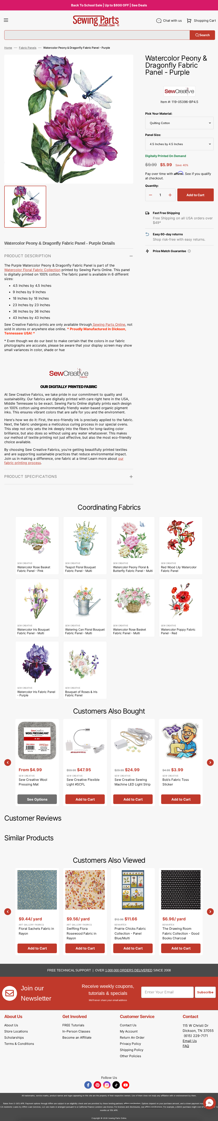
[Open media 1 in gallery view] (123, 64)
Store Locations (16, 1031)
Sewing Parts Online (109, 324)
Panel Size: (153, 135)
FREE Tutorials (73, 1025)
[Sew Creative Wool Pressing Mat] (37, 762)
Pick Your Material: (158, 113)
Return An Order (132, 1037)
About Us (11, 1025)
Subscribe (205, 992)
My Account (129, 1031)
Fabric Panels (27, 47)
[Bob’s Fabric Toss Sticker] (181, 762)
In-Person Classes (76, 1031)
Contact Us (128, 1025)
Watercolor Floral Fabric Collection (32, 270)
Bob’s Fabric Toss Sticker (175, 782)
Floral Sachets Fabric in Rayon (36, 931)
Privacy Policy (130, 1044)
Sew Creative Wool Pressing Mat (33, 782)
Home (8, 47)
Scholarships (14, 1037)
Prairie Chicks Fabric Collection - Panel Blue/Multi (130, 933)
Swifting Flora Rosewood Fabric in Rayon (81, 933)
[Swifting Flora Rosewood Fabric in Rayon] (85, 911)
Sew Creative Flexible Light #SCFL (83, 782)
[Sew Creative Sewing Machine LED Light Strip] (133, 762)
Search (204, 35)
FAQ (186, 1046)
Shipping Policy (131, 1050)
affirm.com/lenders (132, 1103)
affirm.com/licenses (153, 1107)
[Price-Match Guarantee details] (189, 251)
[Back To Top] (211, 1114)
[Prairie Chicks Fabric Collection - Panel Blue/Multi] (133, 911)
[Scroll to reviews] (179, 81)
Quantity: (152, 185)
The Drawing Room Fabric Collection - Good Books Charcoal (180, 933)
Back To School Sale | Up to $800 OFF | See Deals (109, 5)
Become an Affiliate (77, 1037)
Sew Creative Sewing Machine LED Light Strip (133, 782)
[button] (6, 20)
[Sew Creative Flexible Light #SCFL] (85, 762)
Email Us (190, 1041)
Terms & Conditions (19, 1044)
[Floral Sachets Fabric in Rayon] (37, 911)
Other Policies (130, 1056)
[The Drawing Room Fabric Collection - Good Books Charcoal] (181, 911)
